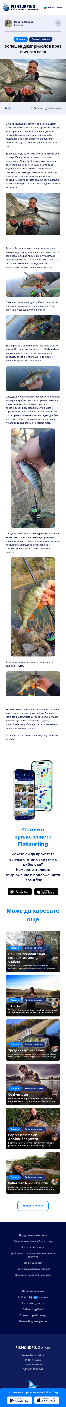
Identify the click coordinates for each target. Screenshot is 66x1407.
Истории (20, 39)
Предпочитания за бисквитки (33, 1275)
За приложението (33, 1291)
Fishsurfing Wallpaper (33, 1321)
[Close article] (58, 23)
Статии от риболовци (33, 1315)
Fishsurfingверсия (33, 1297)
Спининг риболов (41, 39)
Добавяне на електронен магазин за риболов (33, 1255)
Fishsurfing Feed (33, 1309)
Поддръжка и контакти (33, 1235)
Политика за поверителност (33, 1268)
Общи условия (33, 1262)
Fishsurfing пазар (33, 1247)
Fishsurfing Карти (33, 1303)
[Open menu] (59, 7)
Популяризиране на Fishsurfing (33, 1241)
